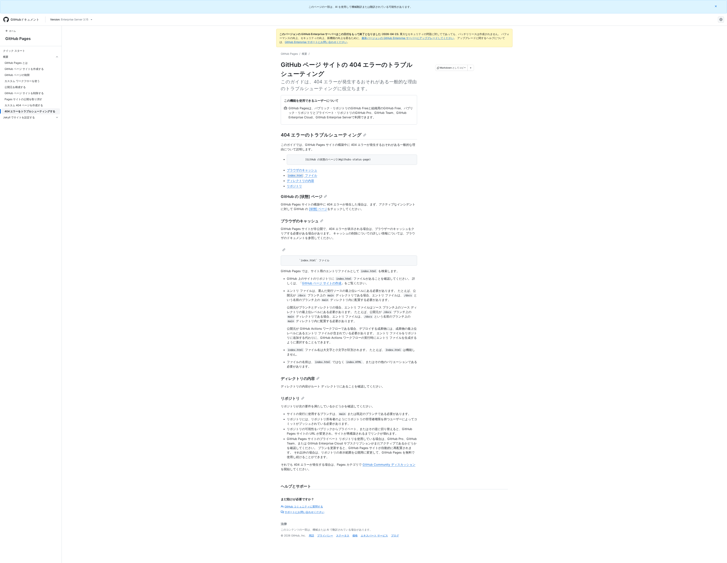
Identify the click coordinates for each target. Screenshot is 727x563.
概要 (304, 53)
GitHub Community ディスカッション (389, 464)
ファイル (302, 175)
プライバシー (325, 535)
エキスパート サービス (374, 535)
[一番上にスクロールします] (718, 554)
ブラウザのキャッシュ (302, 170)
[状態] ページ (318, 209)
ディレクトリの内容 (300, 181)
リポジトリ (294, 186)
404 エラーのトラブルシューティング (321, 135)
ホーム (12, 31)
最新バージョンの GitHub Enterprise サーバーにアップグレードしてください (408, 38)
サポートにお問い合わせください (304, 512)
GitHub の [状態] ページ (301, 196)
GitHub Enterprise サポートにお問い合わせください (316, 42)
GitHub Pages (18, 38)
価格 (355, 535)
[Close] (716, 6)
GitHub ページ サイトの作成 (321, 283)
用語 (311, 535)
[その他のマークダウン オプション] (470, 68)
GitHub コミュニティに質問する (304, 506)
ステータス (342, 535)
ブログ (395, 535)
